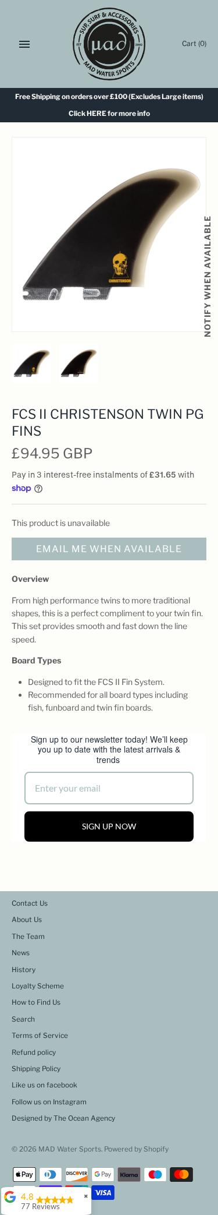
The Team (28, 937)
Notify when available (207, 276)
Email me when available (109, 548)
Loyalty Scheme (38, 986)
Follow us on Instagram (49, 1102)
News (21, 953)
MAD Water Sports (69, 1149)
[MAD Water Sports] (109, 44)
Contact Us (30, 903)
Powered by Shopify (136, 1149)
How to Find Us (36, 1002)
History (23, 970)
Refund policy (34, 1052)
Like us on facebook (44, 1085)
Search (23, 1019)
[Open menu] (24, 44)
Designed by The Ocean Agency (63, 1118)
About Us (27, 920)
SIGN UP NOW (109, 826)
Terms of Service (40, 1036)
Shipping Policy (36, 1069)
